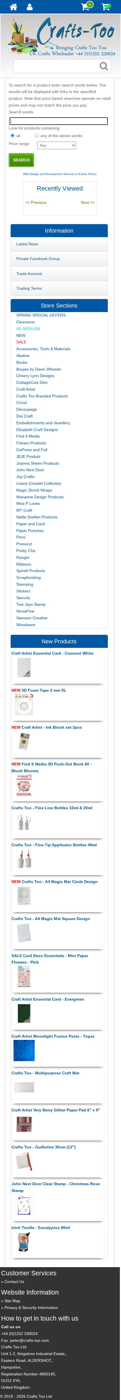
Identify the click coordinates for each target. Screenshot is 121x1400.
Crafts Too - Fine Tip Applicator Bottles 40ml (54, 845)
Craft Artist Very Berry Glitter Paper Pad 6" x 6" (56, 1110)
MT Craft (24, 510)
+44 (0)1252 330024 (19, 1333)
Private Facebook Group (38, 258)
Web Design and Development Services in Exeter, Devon (60, 174)
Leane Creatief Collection (38, 483)
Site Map (12, 1301)
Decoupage (26, 409)
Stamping (24, 584)
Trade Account (29, 273)
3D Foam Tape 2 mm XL (39, 690)
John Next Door (30, 470)
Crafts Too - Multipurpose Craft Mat (45, 1073)
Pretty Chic (26, 550)
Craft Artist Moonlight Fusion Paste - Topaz (53, 1036)
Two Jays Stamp (31, 604)
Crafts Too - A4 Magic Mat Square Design (51, 918)
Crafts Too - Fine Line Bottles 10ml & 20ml (52, 808)
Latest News (27, 244)
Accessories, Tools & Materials (43, 349)
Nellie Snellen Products (36, 517)
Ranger (23, 557)
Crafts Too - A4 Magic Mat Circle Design (55, 881)
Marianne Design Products (40, 497)
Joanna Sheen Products (37, 463)
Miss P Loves (28, 503)
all (18, 135)
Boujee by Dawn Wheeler (38, 369)
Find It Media (28, 436)
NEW (20, 335)
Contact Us (14, 1281)
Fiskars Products (31, 443)
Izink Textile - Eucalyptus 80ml (41, 1227)
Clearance (25, 322)
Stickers (23, 591)
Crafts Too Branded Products (42, 396)
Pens (20, 537)
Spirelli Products (30, 570)
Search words (21, 112)
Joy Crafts (25, 476)
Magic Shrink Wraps (34, 490)
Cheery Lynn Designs (35, 375)
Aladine (23, 355)
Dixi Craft (24, 416)
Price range (19, 143)
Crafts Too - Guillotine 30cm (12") (44, 1147)
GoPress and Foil (31, 449)
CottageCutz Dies (32, 382)
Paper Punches (30, 530)
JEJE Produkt (28, 456)
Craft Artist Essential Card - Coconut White (52, 653)
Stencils (23, 598)
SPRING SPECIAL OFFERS (41, 315)
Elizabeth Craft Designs (37, 429)
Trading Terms (29, 288)
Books (21, 362)
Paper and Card (30, 524)
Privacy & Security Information (31, 1307)
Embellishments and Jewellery (43, 423)
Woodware (25, 624)
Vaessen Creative (32, 618)
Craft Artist (25, 389)
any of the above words (61, 135)
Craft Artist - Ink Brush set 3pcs (47, 727)
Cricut (21, 402)
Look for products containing (34, 128)
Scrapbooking (28, 577)
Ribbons (23, 564)
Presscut (24, 544)
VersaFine (25, 611)
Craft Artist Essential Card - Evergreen (48, 999)
